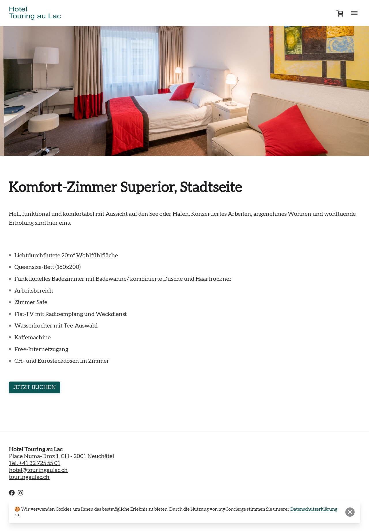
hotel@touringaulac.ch (38, 470)
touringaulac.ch (29, 477)
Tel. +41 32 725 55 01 (34, 463)
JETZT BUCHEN (34, 387)
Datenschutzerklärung (313, 509)
